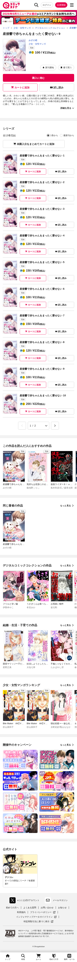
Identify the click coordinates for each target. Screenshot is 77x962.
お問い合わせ (47, 907)
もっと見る (65, 505)
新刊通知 (49, 67)
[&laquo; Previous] (22, 426)
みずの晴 (33, 40)
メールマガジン (60, 900)
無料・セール (69, 959)
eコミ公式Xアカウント (25, 901)
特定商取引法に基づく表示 (38, 921)
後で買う (67, 67)
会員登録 (61, 5)
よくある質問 (29, 907)
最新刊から (68, 135)
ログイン (47, 5)
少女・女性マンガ (37, 44)
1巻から (54, 135)
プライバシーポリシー (43, 912)
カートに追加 (22, 87)
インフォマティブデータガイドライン (34, 917)
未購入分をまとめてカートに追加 (35, 144)
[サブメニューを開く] (71, 5)
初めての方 (53, 959)
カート (38, 959)
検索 (23, 959)
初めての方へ (12, 907)
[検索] (36, 5)
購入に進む (38, 77)
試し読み (59, 87)
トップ (7, 959)
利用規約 (21, 912)
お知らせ (62, 907)
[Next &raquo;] (55, 426)
